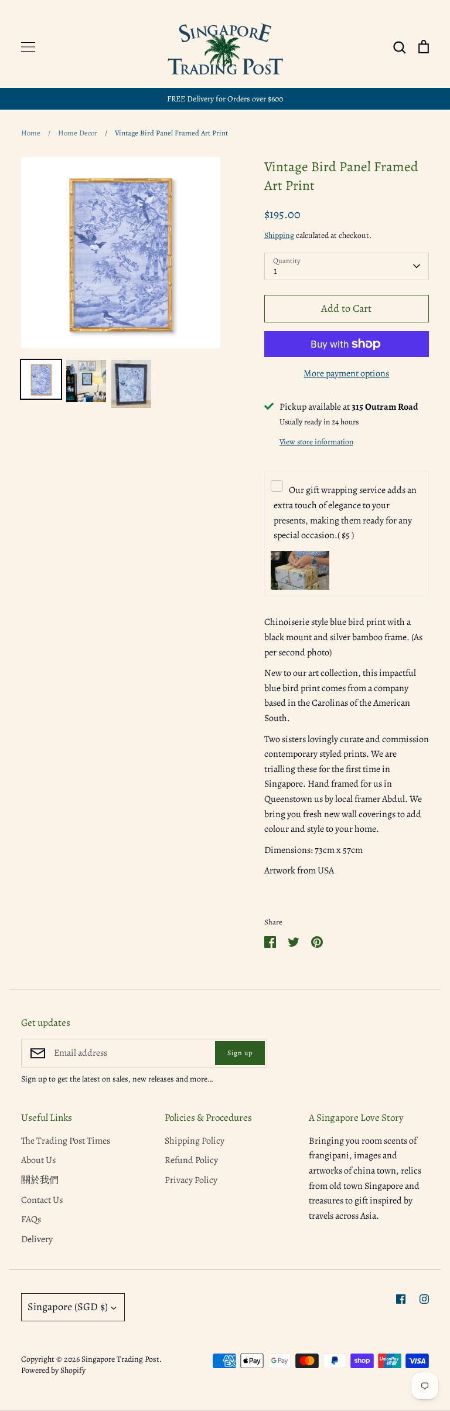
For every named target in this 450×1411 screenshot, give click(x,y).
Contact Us (42, 1200)
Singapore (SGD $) (68, 1307)
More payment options (346, 373)
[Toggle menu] (28, 47)
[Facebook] (400, 1299)
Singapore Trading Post (120, 1359)
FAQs (31, 1219)
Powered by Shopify (53, 1370)
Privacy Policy (191, 1180)
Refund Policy (191, 1160)
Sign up (240, 1053)
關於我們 (40, 1180)
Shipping (279, 235)
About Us (38, 1160)
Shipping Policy (194, 1140)
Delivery (37, 1239)
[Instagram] (424, 1299)
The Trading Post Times (65, 1140)
